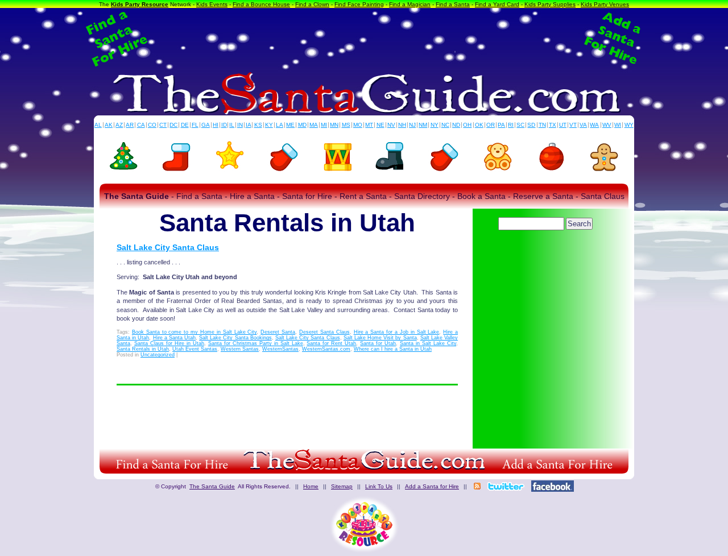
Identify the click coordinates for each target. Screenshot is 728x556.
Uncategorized (157, 355)
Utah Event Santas (194, 349)
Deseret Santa (277, 332)
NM (423, 125)
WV (606, 125)
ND (456, 125)
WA (594, 125)
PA (501, 125)
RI (511, 125)
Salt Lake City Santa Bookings (235, 338)
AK (109, 125)
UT (562, 125)
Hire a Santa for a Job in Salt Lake (397, 332)
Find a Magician (410, 4)
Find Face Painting (359, 4)
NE (380, 125)
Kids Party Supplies (550, 4)
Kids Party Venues (605, 4)
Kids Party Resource (139, 4)
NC (445, 125)
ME (290, 125)
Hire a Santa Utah (174, 338)
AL (98, 125)
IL (231, 125)
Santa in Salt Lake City (428, 343)
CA (141, 125)
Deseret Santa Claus (324, 332)
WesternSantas (280, 349)
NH (402, 125)
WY (629, 125)
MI (324, 125)
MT (369, 125)
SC (520, 125)
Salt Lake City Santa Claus (168, 247)
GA (205, 125)
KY (269, 125)
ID (224, 125)
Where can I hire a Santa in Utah (393, 349)
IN (240, 125)
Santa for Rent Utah (331, 343)
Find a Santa (453, 4)
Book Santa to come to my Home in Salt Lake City (194, 332)
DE (185, 125)
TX (552, 125)
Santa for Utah (378, 343)
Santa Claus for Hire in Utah (169, 343)
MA (313, 125)
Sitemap (342, 486)
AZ (119, 125)
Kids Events (212, 4)
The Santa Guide (212, 486)
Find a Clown (312, 4)
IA (248, 125)
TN (542, 125)
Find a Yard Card (497, 4)
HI (215, 125)
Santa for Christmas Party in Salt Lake (255, 343)
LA (279, 125)
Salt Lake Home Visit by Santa (380, 338)
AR (130, 125)
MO (357, 125)
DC (173, 125)
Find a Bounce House (261, 4)
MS (346, 125)
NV (391, 125)
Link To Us (378, 486)
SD (531, 125)
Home (310, 486)
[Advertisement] (364, 38)
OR (490, 125)
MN (334, 125)
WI (617, 125)
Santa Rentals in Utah (143, 349)
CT (163, 125)
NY (435, 125)
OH (467, 125)
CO (152, 125)
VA (583, 125)
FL (195, 125)
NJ (412, 125)
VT (573, 125)
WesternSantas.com (326, 349)
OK (479, 125)
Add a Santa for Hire (432, 486)
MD (302, 125)
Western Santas (240, 349)
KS (258, 125)
